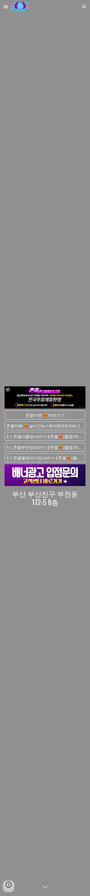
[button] (6, 6)
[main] (45, 497)
